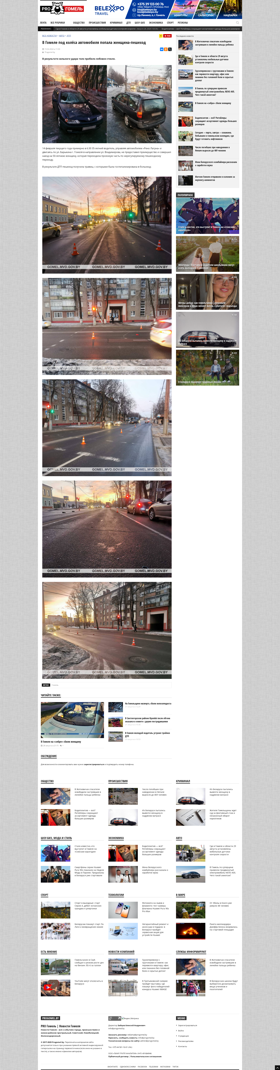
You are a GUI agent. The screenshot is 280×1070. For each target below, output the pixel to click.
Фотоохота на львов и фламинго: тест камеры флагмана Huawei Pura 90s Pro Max (155, 907)
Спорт (170, 22)
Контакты (182, 1046)
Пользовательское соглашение (146, 1056)
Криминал (116, 22)
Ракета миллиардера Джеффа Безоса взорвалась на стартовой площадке (223, 927)
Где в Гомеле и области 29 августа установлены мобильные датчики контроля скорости (95, 28)
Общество (79, 22)
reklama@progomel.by (137, 1034)
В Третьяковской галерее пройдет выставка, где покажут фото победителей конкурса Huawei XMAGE (155, 985)
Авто (61, 35)
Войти (181, 1030)
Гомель (55, 685)
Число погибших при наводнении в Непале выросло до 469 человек (212, 149)
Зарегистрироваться (187, 1025)
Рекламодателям (186, 1041)
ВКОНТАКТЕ (113, 1066)
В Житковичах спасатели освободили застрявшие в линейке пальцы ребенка (214, 43)
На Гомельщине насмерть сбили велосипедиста (148, 703)
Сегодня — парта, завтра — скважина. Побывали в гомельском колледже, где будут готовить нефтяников (214, 135)
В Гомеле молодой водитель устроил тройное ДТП (147, 734)
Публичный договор (118, 1056)
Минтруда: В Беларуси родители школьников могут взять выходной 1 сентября (206, 266)
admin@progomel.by (149, 1041)
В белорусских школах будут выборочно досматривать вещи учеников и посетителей (224, 985)
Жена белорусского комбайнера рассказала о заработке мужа (216, 163)
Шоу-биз (140, 22)
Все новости (49, 35)
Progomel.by (50, 52)
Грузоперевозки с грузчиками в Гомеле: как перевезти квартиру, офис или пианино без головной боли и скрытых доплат (214, 75)
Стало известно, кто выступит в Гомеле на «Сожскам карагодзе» (206, 228)
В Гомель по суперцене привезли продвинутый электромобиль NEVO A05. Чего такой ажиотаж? (215, 91)
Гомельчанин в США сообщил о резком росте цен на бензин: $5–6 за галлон (89, 962)
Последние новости (185, 36)
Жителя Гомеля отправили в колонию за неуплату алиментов (215, 178)
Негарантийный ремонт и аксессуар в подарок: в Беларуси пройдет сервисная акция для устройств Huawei (155, 930)
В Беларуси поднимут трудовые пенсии (199, 381)
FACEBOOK (142, 1066)
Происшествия (97, 22)
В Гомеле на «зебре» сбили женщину (61, 741)
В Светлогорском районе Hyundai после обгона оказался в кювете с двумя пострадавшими (147, 720)
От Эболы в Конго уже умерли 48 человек (221, 904)
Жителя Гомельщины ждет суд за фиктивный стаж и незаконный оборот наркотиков (223, 814)
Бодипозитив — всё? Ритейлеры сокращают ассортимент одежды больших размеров (201, 28)
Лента (43, 22)
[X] (170, 49)
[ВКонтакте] (161, 49)
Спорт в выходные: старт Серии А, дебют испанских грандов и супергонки (88, 906)
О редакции (183, 1036)
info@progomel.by (116, 1028)
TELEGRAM (153, 1066)
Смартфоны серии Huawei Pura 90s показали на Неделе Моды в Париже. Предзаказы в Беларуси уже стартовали (89, 871)
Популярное (185, 195)
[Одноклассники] (166, 49)
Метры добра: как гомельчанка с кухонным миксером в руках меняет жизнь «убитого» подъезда (207, 304)
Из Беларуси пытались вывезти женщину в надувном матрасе (207, 342)
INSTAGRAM (165, 1066)
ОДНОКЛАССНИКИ (128, 1066)
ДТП (128, 22)
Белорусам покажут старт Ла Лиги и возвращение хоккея (89, 925)
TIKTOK (175, 1066)
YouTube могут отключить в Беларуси (89, 982)
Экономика (156, 22)
